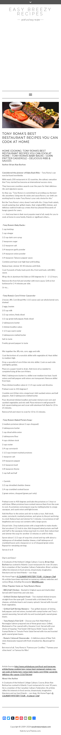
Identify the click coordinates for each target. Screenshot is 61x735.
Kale (22, 731)
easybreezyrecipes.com (41, 727)
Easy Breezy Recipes (30, 11)
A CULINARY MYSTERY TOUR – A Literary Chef (36, 576)
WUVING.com (37, 582)
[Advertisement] (30, 54)
